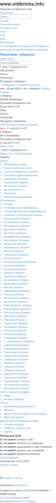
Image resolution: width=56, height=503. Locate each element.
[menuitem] (10, 24)
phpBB (25, 490)
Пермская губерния (17, 54)
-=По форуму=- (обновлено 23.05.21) (20, 85)
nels (2, 88)
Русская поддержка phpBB (15, 497)
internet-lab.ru (20, 485)
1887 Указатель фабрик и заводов (18, 124)
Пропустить (6, 12)
